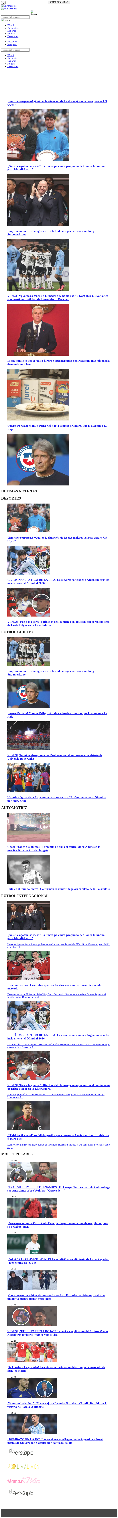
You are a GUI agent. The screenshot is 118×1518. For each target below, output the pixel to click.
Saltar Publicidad (59, 2)
